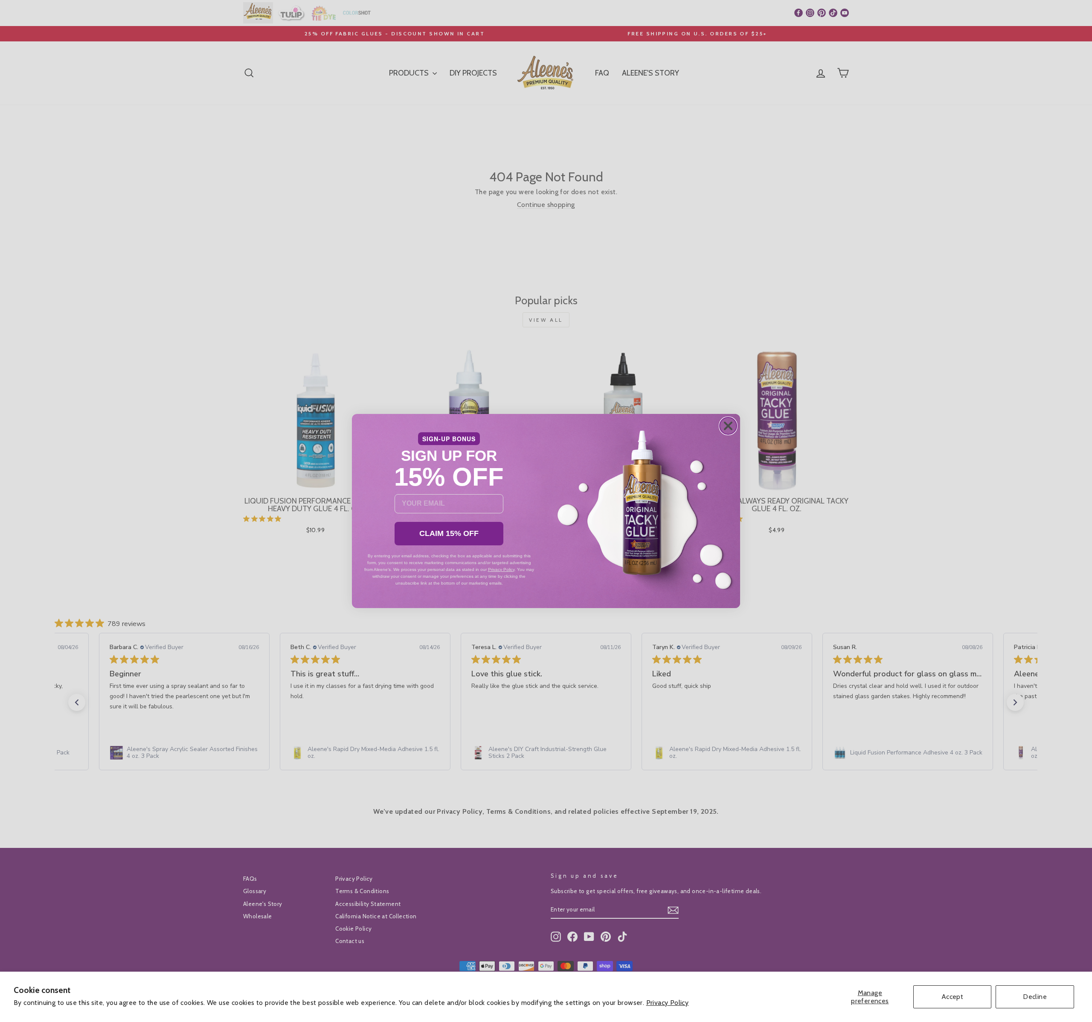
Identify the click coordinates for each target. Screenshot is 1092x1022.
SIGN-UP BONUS (449, 438)
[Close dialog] (728, 425)
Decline (1035, 997)
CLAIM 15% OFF (449, 533)
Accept (952, 997)
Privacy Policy (667, 1003)
